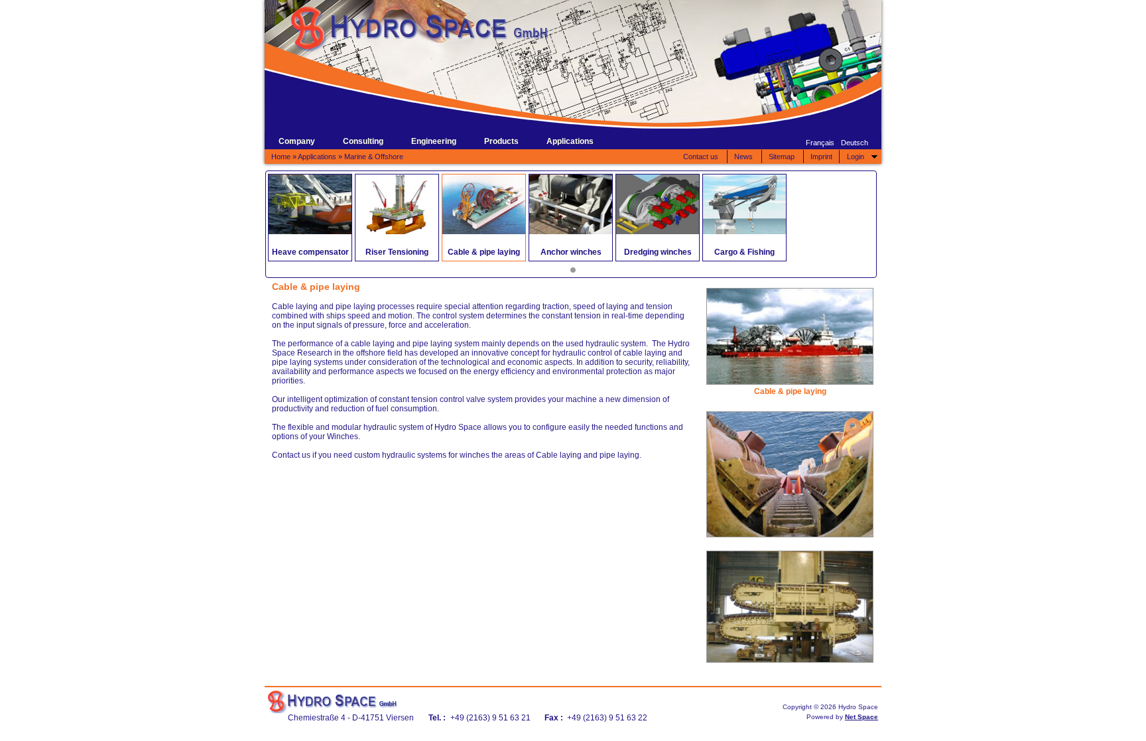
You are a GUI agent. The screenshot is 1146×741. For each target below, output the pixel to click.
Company (297, 141)
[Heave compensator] (310, 204)
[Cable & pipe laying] (483, 204)
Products (501, 141)
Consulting (363, 141)
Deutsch (854, 143)
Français (820, 143)
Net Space (861, 716)
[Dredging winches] (657, 204)
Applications (570, 141)
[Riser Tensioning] (396, 204)
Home (280, 157)
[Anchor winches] (570, 204)
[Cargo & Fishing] (744, 204)
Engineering (433, 141)
